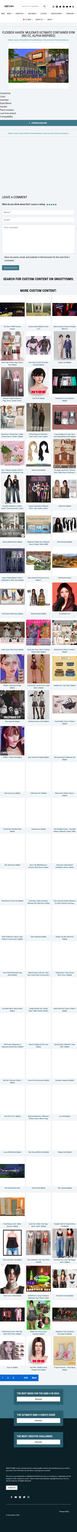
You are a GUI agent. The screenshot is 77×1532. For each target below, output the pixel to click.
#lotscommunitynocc (62, 40)
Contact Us (11, 1488)
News (3, 14)
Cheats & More (56, 14)
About (49, 20)
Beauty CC (39, 20)
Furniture (70, 14)
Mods (9, 14)
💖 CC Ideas (27, 20)
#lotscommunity (48, 40)
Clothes (44, 14)
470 (26, 1378)
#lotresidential (24, 40)
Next (34, 1377)
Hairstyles (20, 14)
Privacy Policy (64, 1511)
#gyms (16, 40)
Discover (38, 1399)
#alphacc (11, 40)
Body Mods (32, 14)
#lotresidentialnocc (36, 40)
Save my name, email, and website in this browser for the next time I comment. (37, 259)
